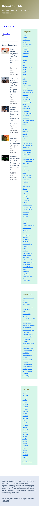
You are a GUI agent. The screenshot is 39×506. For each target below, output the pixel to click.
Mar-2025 (25, 455)
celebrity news (26, 309)
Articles (12, 26)
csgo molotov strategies (29, 325)
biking (24, 173)
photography (26, 198)
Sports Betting (26, 264)
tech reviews (26, 180)
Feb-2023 (25, 427)
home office (26, 118)
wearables (25, 131)
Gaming (25, 37)
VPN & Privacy (26, 280)
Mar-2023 (25, 416)
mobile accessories (28, 127)
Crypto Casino (26, 271)
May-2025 (25, 457)
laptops (24, 184)
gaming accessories (28, 207)
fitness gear (26, 212)
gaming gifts (26, 147)
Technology (25, 53)
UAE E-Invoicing (27, 102)
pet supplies (26, 191)
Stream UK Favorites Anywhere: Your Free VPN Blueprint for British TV (14, 86)
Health (24, 72)
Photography (26, 51)
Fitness (24, 74)
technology (25, 88)
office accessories (27, 253)
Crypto (24, 223)
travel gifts (25, 136)
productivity (26, 106)
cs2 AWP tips (26, 353)
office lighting (26, 235)
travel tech (25, 251)
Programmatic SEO (28, 92)
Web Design (26, 49)
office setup (26, 258)
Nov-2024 (25, 409)
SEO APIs (25, 83)
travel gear (25, 122)
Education (25, 47)
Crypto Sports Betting (28, 262)
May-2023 (25, 404)
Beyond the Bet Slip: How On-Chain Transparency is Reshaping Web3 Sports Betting (15, 163)
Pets (24, 58)
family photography (28, 348)
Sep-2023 (25, 420)
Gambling (25, 95)
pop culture (25, 373)
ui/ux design (26, 341)
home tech (25, 221)
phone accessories (27, 113)
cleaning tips (26, 196)
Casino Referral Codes (28, 120)
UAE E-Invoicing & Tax (28, 276)
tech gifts (25, 134)
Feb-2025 (25, 450)
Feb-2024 (25, 423)
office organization (27, 143)
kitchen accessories (28, 260)
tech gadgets (26, 115)
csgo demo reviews (28, 334)
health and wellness (28, 145)
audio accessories (27, 209)
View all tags (26, 376)
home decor (26, 200)
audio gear (25, 97)
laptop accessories (27, 161)
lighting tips (26, 111)
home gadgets (26, 186)
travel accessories (27, 205)
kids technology (27, 177)
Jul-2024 (25, 448)
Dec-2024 (25, 395)
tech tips (25, 203)
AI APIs (24, 104)
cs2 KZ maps (26, 346)
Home (6, 26)
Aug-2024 (25, 411)
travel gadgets (26, 108)
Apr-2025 (25, 452)
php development (27, 364)
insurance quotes (27, 366)
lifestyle (25, 189)
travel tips (25, 230)
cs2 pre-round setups (28, 307)
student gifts (26, 170)
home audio (26, 157)
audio (24, 79)
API (23, 278)
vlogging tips (26, 182)
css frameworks (27, 321)
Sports (24, 42)
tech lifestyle (26, 239)
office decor (26, 164)
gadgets (25, 81)
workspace (25, 129)
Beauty (24, 70)
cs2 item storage (27, 327)
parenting (25, 214)
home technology (27, 244)
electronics (25, 232)
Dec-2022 (25, 407)
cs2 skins (25, 316)
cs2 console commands (29, 318)
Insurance (25, 56)
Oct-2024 (25, 413)
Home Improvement (28, 67)
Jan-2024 (25, 439)
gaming (25, 141)
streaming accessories (28, 159)
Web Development (27, 44)
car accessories (27, 150)
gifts (24, 138)
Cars (24, 65)
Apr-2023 (25, 393)
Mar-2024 (25, 425)
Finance (25, 60)
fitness (24, 168)
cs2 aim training (27, 314)
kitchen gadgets (27, 255)
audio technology (27, 152)
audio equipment (27, 86)
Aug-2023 (25, 446)
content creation (27, 228)
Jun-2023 (25, 397)
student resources (27, 175)
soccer (24, 311)
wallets (24, 248)
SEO (24, 63)
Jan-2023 (25, 402)
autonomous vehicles (28, 350)
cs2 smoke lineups (27, 371)
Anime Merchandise (28, 90)
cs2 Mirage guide (27, 369)
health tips (25, 166)
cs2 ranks (25, 357)
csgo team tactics (27, 355)
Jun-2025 (25, 459)
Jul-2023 (25, 432)
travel (24, 125)
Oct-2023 (25, 436)
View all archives (27, 462)
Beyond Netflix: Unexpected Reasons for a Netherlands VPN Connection (14, 115)
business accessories (28, 225)
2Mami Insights (12, 6)
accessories (26, 193)
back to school (26, 154)
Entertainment (26, 40)
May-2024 (25, 430)
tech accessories (27, 99)
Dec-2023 (25, 434)
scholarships (26, 332)
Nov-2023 (25, 418)
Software (25, 35)
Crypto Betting (26, 274)
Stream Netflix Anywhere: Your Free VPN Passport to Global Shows (14, 57)
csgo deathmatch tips (28, 344)
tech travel (25, 216)
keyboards (25, 237)
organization (26, 246)
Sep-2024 (25, 441)
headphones (26, 241)
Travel (24, 76)
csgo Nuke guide (27, 323)
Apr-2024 (25, 443)
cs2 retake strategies (28, 330)
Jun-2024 (25, 400)
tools (24, 219)
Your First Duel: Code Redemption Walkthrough (15, 139)
